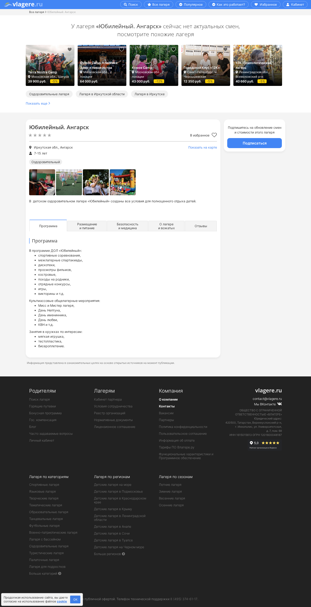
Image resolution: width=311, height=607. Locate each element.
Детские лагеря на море (112, 484)
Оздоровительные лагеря (49, 94)
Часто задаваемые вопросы (51, 433)
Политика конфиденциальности (183, 427)
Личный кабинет (41, 440)
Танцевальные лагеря (46, 519)
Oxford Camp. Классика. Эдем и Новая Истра (99, 65)
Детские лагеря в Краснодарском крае (120, 500)
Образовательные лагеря (48, 512)
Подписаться (255, 143)
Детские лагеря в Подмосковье (118, 491)
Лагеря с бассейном (45, 539)
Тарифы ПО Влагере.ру (176, 447)
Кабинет (297, 4)
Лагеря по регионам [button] (112, 476)
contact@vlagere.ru (267, 399)
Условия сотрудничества (113, 406)
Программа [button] (48, 226)
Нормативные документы (113, 420)
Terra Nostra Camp (42, 72)
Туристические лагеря (46, 553)
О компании (168, 399)
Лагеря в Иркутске (150, 94)
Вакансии (166, 413)
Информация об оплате (177, 440)
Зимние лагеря (170, 491)
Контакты (167, 406)
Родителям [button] (42, 391)
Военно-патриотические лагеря (53, 532)
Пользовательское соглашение (183, 433)
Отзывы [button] (201, 226)
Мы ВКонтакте (265, 404)
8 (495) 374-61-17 (183, 599)
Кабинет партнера (108, 399)
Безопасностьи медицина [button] (127, 226)
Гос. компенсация (42, 420)
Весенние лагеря (172, 498)
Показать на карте (202, 147)
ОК (75, 599)
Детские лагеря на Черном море (119, 547)
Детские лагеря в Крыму (113, 509)
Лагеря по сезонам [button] (176, 476)
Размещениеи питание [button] (87, 226)
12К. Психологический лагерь (253, 65)
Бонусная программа (45, 413)
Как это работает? (230, 4)
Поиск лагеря (39, 399)
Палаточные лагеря (44, 560)
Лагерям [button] (104, 391)
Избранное (268, 4)
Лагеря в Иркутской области (102, 94)
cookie (62, 601)
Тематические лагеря (45, 505)
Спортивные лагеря (44, 484)
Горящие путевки (42, 406)
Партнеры (166, 420)
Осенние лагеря (171, 505)
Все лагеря (161, 4)
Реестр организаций (109, 413)
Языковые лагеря (42, 491)
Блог (32, 427)
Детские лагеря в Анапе (112, 526)
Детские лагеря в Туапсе (113, 540)
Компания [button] (171, 391)
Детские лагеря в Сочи (112, 533)
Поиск (132, 4)
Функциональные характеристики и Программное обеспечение (186, 456)
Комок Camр (142, 67)
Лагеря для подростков (47, 566)
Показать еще (36, 103)
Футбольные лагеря (44, 525)
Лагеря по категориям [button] (49, 476)
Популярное (193, 4)
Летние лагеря (170, 484)
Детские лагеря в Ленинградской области (119, 518)
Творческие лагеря (44, 498)
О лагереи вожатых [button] (166, 226)
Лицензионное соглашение (114, 427)
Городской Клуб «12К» (202, 67)
